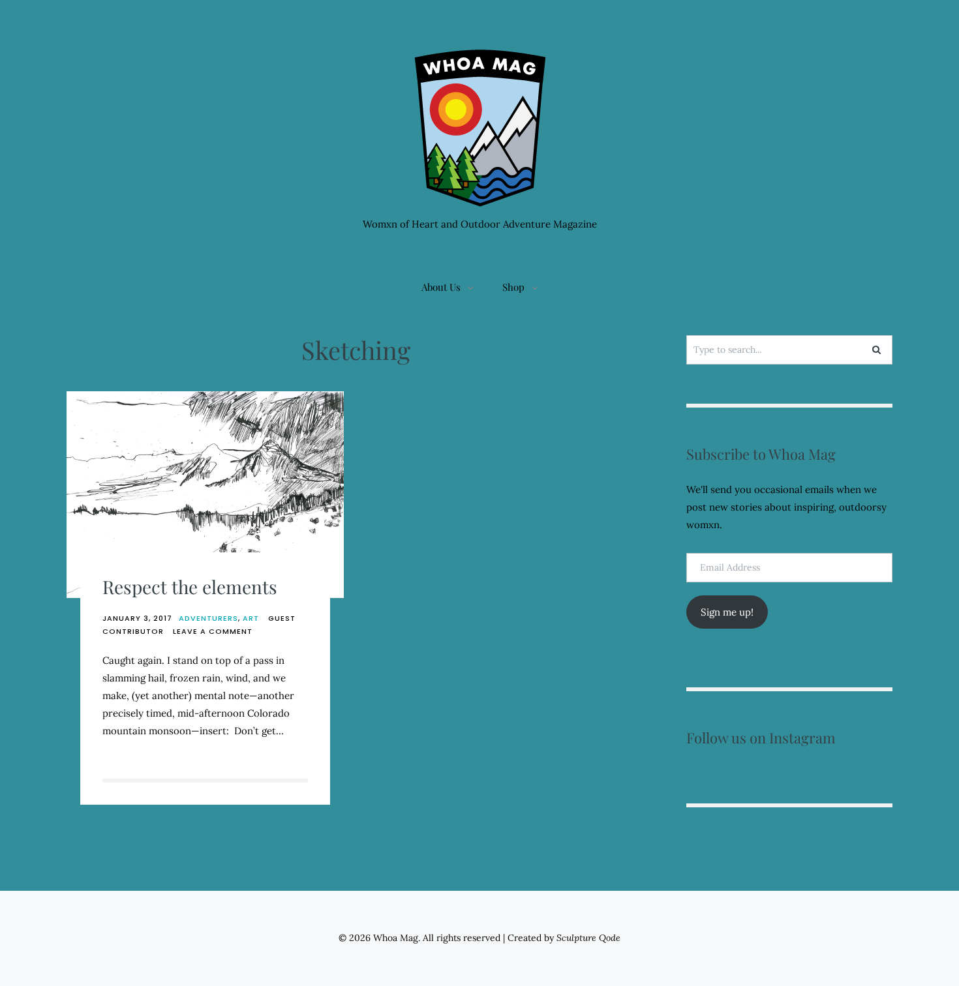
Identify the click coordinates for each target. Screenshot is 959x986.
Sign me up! (727, 612)
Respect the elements (189, 587)
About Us (441, 286)
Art (251, 618)
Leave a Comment (212, 631)
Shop (513, 286)
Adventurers (208, 618)
